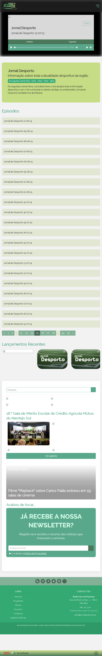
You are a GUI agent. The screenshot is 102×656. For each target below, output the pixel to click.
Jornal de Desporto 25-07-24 (18, 242)
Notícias (18, 597)
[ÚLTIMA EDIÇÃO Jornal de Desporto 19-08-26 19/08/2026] (51, 359)
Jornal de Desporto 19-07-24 (18, 283)
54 (63, 333)
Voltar (86, 23)
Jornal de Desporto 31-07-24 (18, 202)
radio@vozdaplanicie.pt (85, 615)
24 (32, 333)
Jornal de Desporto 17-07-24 (18, 303)
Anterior (29, 42)
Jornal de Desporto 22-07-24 (18, 273)
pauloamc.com (79, 625)
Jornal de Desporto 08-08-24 (18, 141)
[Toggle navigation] (97, 5)
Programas (18, 601)
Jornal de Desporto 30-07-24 (18, 212)
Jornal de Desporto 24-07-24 (18, 253)
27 (48, 333)
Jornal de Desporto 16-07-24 (18, 313)
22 (21, 333)
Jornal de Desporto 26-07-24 (18, 232)
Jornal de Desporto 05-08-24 (18, 171)
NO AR (7, 653)
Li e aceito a (28, 553)
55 (68, 333)
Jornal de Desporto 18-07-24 (18, 293)
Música (18, 605)
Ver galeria (51, 455)
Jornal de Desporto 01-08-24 (18, 192)
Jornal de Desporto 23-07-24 (18, 263)
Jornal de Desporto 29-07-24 (18, 222)
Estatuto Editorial (18, 618)
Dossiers (18, 609)
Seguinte (72, 42)
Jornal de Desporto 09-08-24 (18, 131)
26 (42, 333)
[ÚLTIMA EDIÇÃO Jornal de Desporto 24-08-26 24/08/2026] (85, 359)
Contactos (18, 614)
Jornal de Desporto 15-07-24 (18, 324)
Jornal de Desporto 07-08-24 (18, 151)
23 (26, 333)
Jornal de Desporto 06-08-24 (18, 161)
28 (53, 333)
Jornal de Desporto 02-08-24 (18, 182)
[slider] (41, 47)
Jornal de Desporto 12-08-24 (18, 121)
